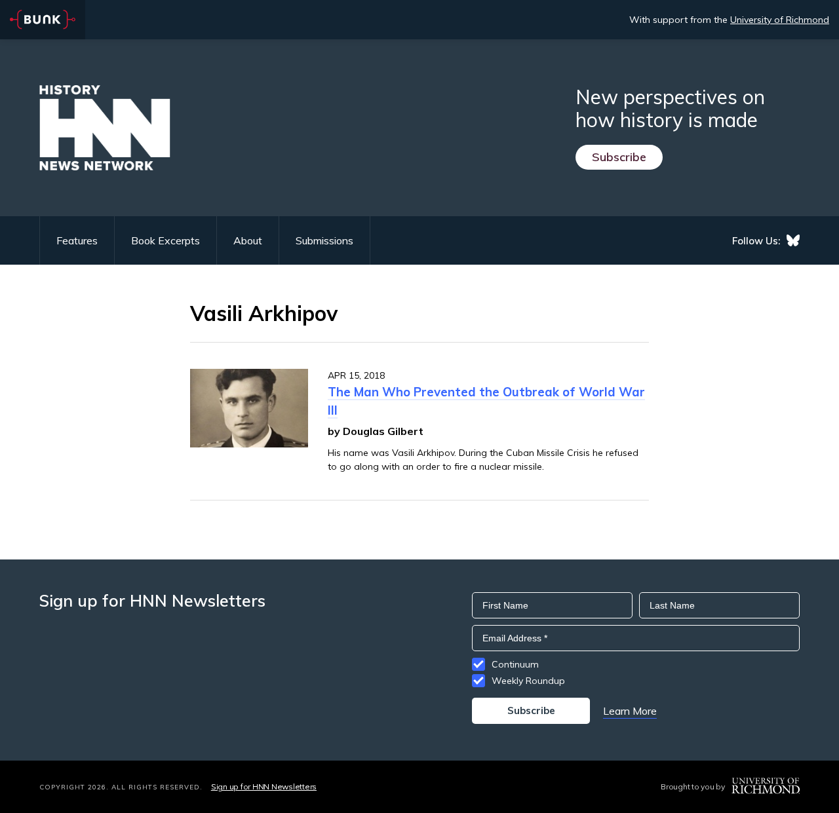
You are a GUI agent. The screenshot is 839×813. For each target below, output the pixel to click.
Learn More (630, 710)
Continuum (515, 664)
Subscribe (619, 156)
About (247, 240)
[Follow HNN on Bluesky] (793, 240)
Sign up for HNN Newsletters (264, 786)
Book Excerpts (165, 240)
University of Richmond (779, 20)
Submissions (324, 240)
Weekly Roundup (528, 681)
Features (77, 240)
